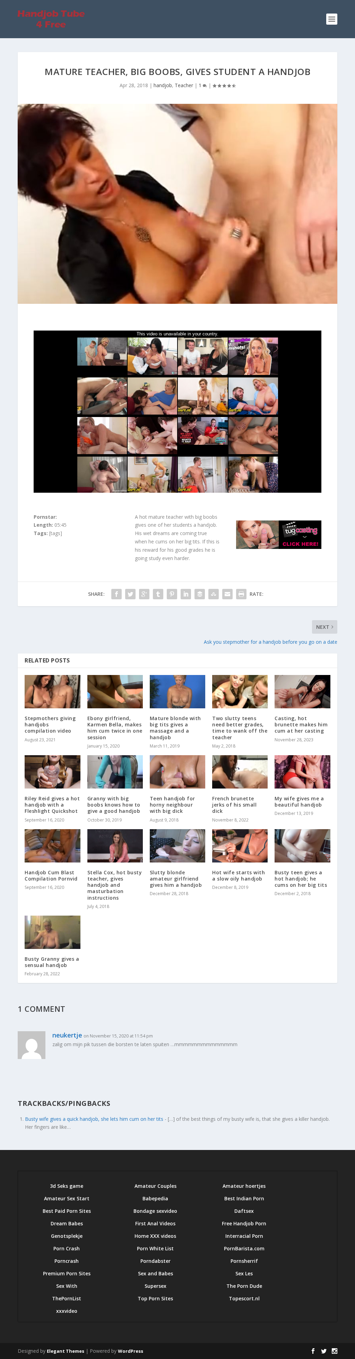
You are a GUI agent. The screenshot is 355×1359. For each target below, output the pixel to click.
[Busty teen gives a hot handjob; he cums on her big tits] (302, 845)
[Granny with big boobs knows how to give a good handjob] (115, 772)
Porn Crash (66, 1248)
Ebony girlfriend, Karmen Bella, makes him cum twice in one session (114, 728)
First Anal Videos (155, 1223)
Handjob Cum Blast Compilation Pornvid (51, 875)
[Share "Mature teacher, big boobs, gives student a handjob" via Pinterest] (172, 594)
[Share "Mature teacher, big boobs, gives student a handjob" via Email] (227, 594)
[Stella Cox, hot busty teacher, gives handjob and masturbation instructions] (115, 845)
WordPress (130, 1351)
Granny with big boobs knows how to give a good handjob (113, 804)
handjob (163, 85)
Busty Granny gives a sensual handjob (52, 962)
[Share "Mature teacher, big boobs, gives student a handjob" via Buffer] (200, 594)
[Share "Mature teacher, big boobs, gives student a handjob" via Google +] (144, 594)
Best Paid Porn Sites (67, 1211)
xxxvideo (66, 1311)
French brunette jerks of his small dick (234, 804)
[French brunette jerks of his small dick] (240, 772)
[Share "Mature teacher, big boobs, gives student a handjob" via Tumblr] (158, 594)
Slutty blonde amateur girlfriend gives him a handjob (176, 878)
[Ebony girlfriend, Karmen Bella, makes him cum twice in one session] (115, 691)
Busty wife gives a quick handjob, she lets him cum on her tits (94, 1119)
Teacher (184, 85)
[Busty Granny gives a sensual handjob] (52, 932)
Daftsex (244, 1211)
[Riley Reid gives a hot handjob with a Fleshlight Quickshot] (52, 772)
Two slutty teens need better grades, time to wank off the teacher (239, 728)
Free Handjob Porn (244, 1223)
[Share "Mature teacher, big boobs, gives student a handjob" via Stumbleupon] (213, 594)
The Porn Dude (244, 1286)
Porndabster (155, 1261)
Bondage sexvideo (155, 1211)
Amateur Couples (155, 1186)
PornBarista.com (244, 1248)
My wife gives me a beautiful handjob (299, 801)
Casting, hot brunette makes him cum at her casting (301, 724)
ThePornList (66, 1298)
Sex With (66, 1286)
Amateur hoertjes (244, 1186)
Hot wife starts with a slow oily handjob (238, 875)
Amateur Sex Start (66, 1198)
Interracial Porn (244, 1236)
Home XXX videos (155, 1236)
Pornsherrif (244, 1261)
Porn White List (155, 1248)
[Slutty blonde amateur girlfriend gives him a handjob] (177, 845)
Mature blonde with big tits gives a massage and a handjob (175, 728)
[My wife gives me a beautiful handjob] (302, 772)
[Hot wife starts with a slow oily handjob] (240, 845)
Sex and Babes (155, 1273)
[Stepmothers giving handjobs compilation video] (52, 691)
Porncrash (66, 1261)
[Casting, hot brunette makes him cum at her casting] (302, 691)
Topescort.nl (244, 1298)
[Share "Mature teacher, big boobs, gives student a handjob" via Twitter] (130, 594)
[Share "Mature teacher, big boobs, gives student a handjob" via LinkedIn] (186, 594)
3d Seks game (66, 1186)
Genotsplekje (67, 1236)
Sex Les (244, 1273)
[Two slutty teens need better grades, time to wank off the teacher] (240, 691)
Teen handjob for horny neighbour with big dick (172, 804)
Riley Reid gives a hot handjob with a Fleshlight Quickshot (52, 804)
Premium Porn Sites (66, 1273)
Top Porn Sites (155, 1298)
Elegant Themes (65, 1351)
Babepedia (155, 1198)
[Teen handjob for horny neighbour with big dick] (177, 772)
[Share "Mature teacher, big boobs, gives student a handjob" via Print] (241, 594)
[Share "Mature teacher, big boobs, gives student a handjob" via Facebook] (116, 594)
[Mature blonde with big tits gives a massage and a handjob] (177, 691)
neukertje (67, 1035)
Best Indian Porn (244, 1198)
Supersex (155, 1286)
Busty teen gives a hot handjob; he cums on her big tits (301, 878)
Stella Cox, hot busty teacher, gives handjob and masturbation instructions (114, 885)
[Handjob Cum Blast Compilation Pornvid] (52, 845)
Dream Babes (67, 1223)
